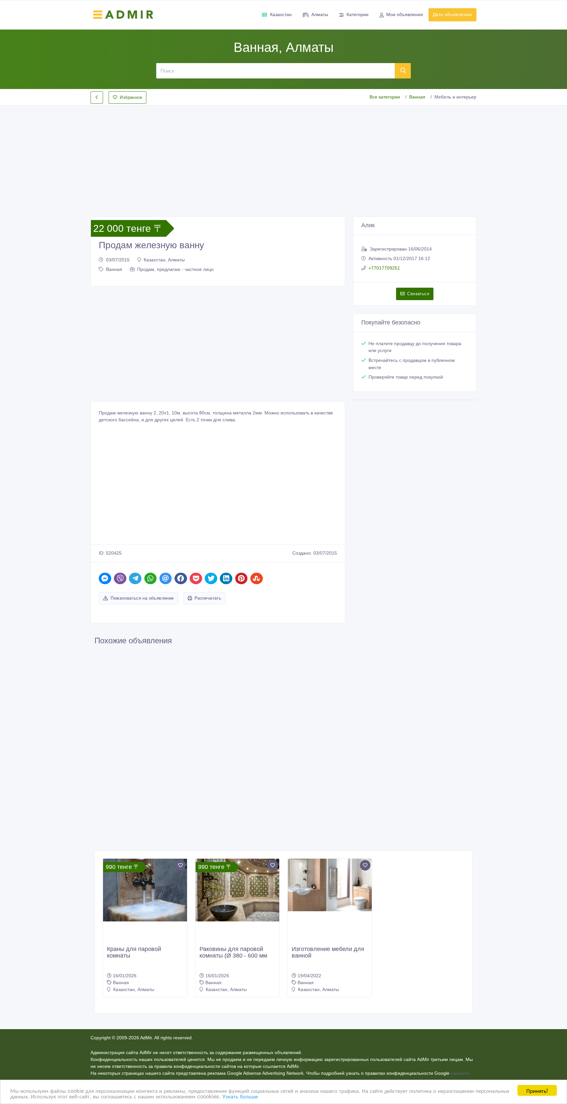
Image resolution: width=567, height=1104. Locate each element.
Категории (357, 14)
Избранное (131, 97)
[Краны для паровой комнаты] (145, 890)
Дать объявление (452, 14)
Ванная (417, 96)
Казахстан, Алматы (164, 259)
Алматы (319, 14)
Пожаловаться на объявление (142, 598)
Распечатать (208, 598)
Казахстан (281, 14)
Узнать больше (240, 1096)
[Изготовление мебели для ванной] (330, 885)
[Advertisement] (283, 156)
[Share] (105, 578)
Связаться (418, 293)
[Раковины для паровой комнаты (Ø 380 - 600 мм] (238, 890)
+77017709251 (384, 268)
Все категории (384, 96)
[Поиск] (403, 70)
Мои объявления (404, 14)
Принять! (537, 1090)
